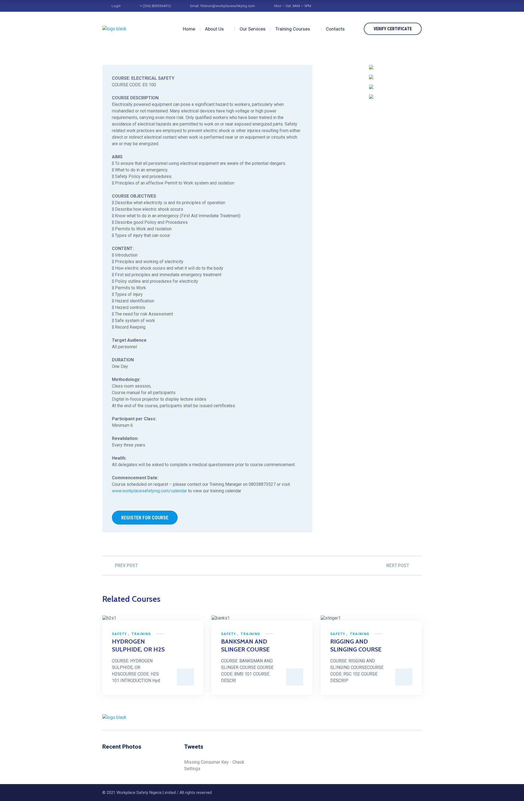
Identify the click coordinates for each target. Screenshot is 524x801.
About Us (214, 29)
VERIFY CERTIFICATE (393, 28)
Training (141, 634)
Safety (119, 634)
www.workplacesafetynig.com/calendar (149, 490)
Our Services (253, 29)
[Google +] (409, 717)
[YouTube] (420, 717)
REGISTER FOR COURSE (144, 517)
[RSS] (399, 717)
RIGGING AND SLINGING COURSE (356, 645)
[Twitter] (389, 717)
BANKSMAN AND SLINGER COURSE (245, 645)
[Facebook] (378, 717)
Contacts (335, 29)
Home (189, 29)
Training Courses (292, 29)
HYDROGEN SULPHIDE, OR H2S (138, 645)
